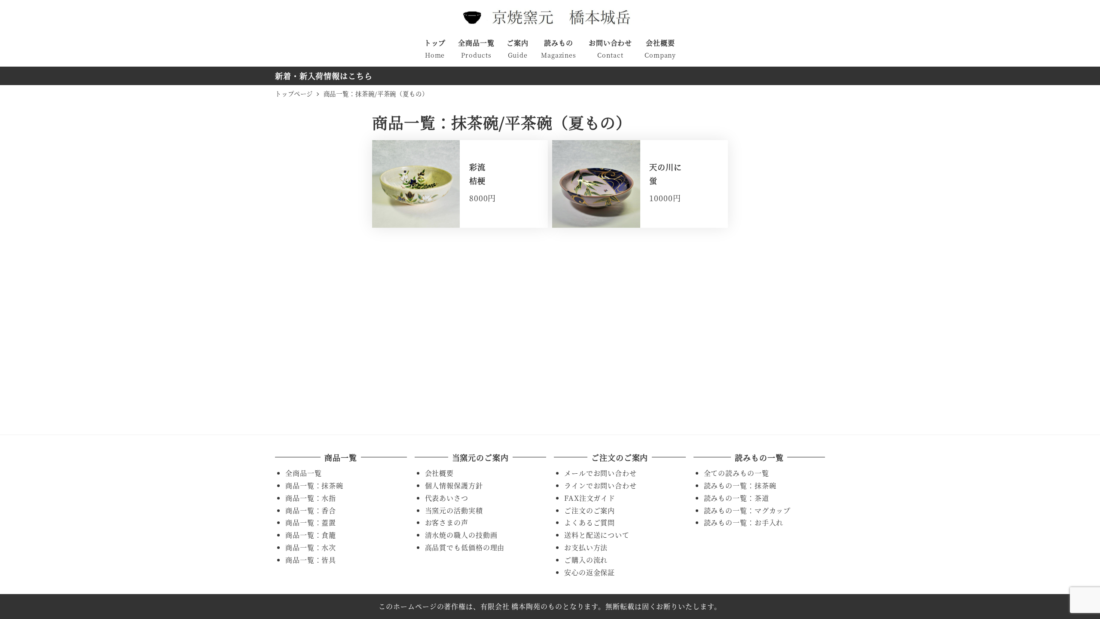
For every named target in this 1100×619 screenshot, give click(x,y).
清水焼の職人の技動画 (461, 535)
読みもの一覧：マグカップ (747, 510)
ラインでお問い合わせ (600, 485)
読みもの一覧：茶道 (736, 498)
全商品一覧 (303, 473)
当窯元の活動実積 (454, 510)
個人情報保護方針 (454, 485)
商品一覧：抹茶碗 (314, 485)
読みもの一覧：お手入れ (744, 522)
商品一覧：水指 (310, 498)
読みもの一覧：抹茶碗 (740, 485)
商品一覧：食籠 (310, 535)
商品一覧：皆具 (310, 560)
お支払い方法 (586, 547)
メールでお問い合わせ (600, 473)
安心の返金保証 (589, 572)
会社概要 (439, 473)
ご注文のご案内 (589, 510)
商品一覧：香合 (310, 510)
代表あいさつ (446, 498)
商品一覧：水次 (310, 547)
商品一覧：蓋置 (310, 522)
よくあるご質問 (589, 522)
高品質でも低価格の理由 (465, 547)
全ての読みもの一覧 (736, 473)
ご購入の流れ (586, 560)
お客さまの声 (446, 522)
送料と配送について (596, 535)
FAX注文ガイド (589, 498)
